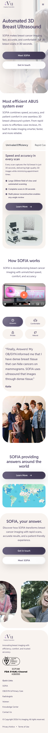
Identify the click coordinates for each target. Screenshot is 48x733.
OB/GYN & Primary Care (12, 691)
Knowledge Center (10, 707)
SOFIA (5, 686)
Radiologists (7, 696)
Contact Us (7, 712)
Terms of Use (23, 726)
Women (5, 701)
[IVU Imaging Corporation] (8, 638)
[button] (43, 4)
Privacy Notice (8, 726)
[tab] (16, 145)
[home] (8, 4)
